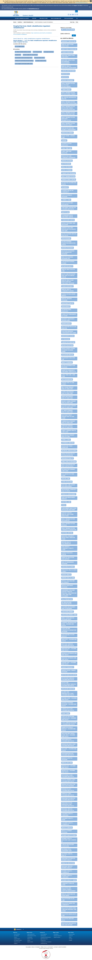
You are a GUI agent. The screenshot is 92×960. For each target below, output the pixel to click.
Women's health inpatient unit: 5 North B (69, 840)
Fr (76, 18)
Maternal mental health (67, 854)
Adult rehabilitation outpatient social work (69, 102)
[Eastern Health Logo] (16, 15)
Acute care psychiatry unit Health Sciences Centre (68, 275)
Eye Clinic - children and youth (69, 749)
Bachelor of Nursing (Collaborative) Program (68, 252)
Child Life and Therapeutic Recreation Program (69, 630)
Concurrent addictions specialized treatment (69, 509)
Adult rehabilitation (68, 176)
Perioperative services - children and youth (69, 799)
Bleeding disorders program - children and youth (69, 704)
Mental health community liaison (68, 290)
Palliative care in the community (68, 904)
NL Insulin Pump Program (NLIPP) (67, 603)
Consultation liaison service (68, 294)
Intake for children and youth (69, 183)
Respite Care (65, 212)
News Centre (29, 932)
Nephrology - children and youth (68, 766)
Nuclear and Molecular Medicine (69, 327)
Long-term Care (66, 148)
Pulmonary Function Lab (68, 358)
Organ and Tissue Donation (67, 446)
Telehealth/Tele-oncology (67, 144)
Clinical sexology (67, 52)
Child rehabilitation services (68, 635)
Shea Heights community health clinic (67, 548)
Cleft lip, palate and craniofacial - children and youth (69, 718)
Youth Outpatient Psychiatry (67, 203)
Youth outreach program (67, 195)
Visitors (34, 18)
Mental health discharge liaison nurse (69, 66)
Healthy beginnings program (68, 562)
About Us (15, 932)
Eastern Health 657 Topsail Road (30, 54)
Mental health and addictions (67, 45)
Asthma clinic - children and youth (69, 698)
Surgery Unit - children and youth (69, 663)
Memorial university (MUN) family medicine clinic (68, 537)
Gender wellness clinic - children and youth (69, 744)
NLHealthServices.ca (81, 2)
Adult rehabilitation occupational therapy (69, 93)
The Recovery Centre (68, 220)
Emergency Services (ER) (69, 41)
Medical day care (67, 762)
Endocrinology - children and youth (68, 740)
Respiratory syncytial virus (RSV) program (68, 785)
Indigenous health (67, 458)
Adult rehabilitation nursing (68, 524)
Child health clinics (68, 567)
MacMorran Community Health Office (69, 490)
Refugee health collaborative (66, 542)
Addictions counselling (69, 49)
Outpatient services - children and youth (68, 678)
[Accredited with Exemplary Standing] (46, 954)
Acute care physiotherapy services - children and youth (69, 684)
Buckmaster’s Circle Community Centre (23, 57)
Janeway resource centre (67, 553)
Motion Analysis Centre (69, 675)
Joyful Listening (67, 170)
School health (66, 574)
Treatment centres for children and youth (69, 208)
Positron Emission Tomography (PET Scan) (69, 332)
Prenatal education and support (68, 558)
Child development (67, 611)
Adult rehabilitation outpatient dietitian (68, 113)
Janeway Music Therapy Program (69, 671)
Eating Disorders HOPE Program (68, 366)
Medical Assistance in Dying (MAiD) (68, 894)
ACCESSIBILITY (50, 947)
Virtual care (65, 478)
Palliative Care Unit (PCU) (68, 919)
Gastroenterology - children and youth (68, 754)
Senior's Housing (67, 160)
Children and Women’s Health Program (68, 607)
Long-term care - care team (68, 375)
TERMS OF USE (44, 947)
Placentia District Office (39, 57)
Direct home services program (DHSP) (68, 618)
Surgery (64, 140)
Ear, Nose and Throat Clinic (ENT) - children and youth (68, 735)
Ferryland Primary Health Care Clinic (67, 397)
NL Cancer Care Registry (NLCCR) (69, 98)
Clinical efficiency (67, 286)
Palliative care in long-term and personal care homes (69, 909)
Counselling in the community (67, 191)
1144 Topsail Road (37, 51)
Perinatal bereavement (69, 494)
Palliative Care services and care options (69, 924)
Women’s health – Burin (69, 880)
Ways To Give (56, 932)
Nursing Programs (67, 247)
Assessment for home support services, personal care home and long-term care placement (69, 593)
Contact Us (42, 932)
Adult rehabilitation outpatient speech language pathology (68, 108)
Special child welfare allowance (68, 581)
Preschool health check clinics (69, 570)
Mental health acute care (68, 270)
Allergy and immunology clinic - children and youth (68, 693)
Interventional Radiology (66, 310)
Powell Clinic (18, 54)
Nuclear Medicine (67, 379)
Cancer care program (68, 71)
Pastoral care (66, 502)
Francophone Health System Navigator (68, 454)
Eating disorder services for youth (69, 234)
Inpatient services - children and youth (68, 644)
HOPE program (66, 238)
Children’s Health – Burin (67, 819)
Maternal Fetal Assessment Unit (67, 849)
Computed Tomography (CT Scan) (69, 315)
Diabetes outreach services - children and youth (68, 729)
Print (77, 22)
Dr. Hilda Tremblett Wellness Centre (23, 51)
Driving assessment (67, 80)
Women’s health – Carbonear (67, 876)
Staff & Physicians (68, 18)
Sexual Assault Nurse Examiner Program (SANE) (68, 350)
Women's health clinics (69, 835)
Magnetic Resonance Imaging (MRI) (68, 319)
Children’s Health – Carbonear (67, 814)
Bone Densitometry (67, 303)
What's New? (71, 932)
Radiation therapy (67, 132)
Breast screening (67, 362)
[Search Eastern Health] (76, 11)
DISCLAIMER (28, 947)
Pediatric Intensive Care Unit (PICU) (69, 658)
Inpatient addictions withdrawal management (68, 61)
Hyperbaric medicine (68, 443)
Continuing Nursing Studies (68, 262)
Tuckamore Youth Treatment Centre (67, 216)
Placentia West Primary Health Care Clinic (69, 406)
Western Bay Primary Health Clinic (68, 435)
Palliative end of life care (68, 899)
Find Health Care (43, 18)
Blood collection (67, 345)
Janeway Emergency (67, 667)
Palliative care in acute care (69, 914)
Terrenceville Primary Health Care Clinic (68, 421)
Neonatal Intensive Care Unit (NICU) (69, 654)
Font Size (72, 22)
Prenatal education (68, 863)
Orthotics (65, 77)
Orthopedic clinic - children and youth (68, 775)
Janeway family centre (68, 179)
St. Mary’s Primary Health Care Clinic (67, 411)
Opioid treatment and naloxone (68, 223)
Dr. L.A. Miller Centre (19, 46)
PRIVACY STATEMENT (36, 947)
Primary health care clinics (68, 383)
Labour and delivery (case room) (68, 845)
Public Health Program (69, 461)
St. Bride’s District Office (41, 60)
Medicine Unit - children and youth (69, 649)
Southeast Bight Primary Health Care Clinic (68, 416)
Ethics (64, 505)
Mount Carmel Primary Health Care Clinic (69, 401)
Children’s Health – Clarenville (67, 823)
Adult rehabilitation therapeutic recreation (69, 529)
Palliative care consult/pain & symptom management (69, 889)
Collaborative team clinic (68, 474)
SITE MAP (56, 947)
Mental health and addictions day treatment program (68, 281)
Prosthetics (65, 74)
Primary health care (68, 577)
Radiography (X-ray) (68, 336)
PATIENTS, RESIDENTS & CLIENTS (22, 18)
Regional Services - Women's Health (67, 867)
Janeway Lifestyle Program (67, 758)
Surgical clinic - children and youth (68, 794)
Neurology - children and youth (68, 771)
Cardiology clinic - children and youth (68, 709)
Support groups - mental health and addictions (67, 514)
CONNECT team (66, 200)
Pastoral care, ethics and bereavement (68, 485)
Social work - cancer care (68, 136)
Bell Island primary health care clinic (67, 388)
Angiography (66, 306)
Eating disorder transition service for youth (68, 243)
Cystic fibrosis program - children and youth (69, 723)
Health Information (56, 18)
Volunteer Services (67, 354)
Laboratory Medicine (68, 342)
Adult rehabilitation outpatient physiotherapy (68, 85)
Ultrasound (65, 339)
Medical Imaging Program (67, 299)
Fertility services (67, 827)
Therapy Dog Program (68, 173)
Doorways (65, 187)
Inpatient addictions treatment (68, 56)
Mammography (66, 323)
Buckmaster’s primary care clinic (68, 470)
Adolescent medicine (68, 689)
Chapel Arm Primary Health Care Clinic (68, 392)
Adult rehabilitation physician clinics (68, 124)
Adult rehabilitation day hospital (68, 519)
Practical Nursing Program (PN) (67, 257)
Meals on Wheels (67, 167)
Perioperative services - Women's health (69, 859)
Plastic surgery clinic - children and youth (69, 780)
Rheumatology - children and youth (68, 789)
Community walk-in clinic (68, 884)
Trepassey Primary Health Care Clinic (67, 426)
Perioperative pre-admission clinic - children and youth (68, 804)
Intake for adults (67, 266)
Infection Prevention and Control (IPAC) (68, 465)
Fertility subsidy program (67, 831)
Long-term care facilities (66, 152)
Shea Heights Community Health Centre (23, 63)
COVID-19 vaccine (67, 481)
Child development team (69, 614)
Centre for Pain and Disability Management (69, 128)
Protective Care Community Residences (68, 156)
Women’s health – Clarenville (67, 871)
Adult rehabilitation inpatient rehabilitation (68, 119)
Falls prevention (67, 599)
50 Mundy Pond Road (48, 51)
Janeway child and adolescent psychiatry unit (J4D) (69, 229)
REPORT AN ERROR (62, 947)
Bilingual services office (69, 450)
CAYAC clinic (65, 713)
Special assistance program (67, 586)
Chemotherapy (66, 89)
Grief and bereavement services (68, 498)
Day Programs (66, 164)
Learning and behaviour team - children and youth (69, 624)
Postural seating (67, 533)
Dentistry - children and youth (69, 640)
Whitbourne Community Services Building (24, 60)
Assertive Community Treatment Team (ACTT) (69, 370)
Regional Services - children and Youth (68, 809)
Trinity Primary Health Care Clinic (69, 431)
